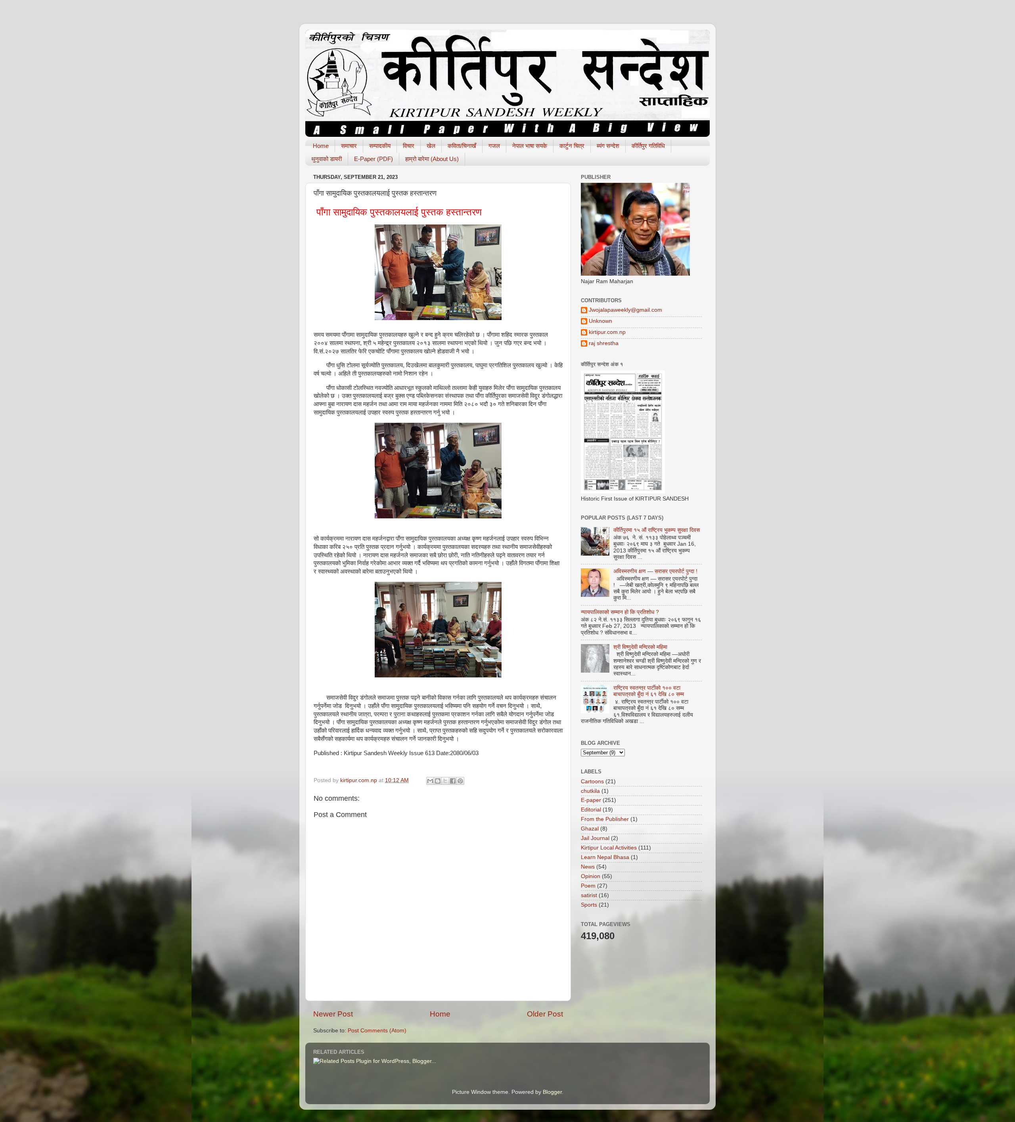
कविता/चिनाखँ (462, 145)
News (588, 867)
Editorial (591, 810)
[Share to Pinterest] (460, 781)
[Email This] (430, 781)
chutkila (590, 791)
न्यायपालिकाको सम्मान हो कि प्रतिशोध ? (620, 612)
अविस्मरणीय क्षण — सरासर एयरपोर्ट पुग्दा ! (655, 571)
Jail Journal (595, 838)
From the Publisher (605, 819)
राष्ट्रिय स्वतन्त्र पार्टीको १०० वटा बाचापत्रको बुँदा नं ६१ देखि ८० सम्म (648, 691)
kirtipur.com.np (607, 332)
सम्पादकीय (380, 145)
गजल (494, 145)
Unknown (600, 321)
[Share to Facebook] (453, 781)
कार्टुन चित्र (571, 145)
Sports (589, 905)
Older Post (545, 1014)
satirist (589, 895)
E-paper (591, 800)
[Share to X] (445, 781)
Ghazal (590, 829)
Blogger (552, 1092)
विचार (408, 145)
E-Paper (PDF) (373, 158)
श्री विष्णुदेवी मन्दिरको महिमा (640, 647)
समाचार (349, 145)
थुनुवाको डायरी (326, 158)
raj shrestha (604, 343)
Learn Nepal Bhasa (605, 857)
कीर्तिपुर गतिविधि (648, 145)
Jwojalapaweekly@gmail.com (625, 310)
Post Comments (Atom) (377, 1031)
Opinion (590, 876)
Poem (588, 886)
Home (321, 145)
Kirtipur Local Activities (609, 848)
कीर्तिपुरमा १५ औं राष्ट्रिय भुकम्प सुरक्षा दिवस (656, 530)
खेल (431, 145)
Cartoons (592, 781)
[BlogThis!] (438, 781)
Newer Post (333, 1014)
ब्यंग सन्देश (608, 145)
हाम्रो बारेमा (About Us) (432, 158)
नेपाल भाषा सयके (529, 145)
